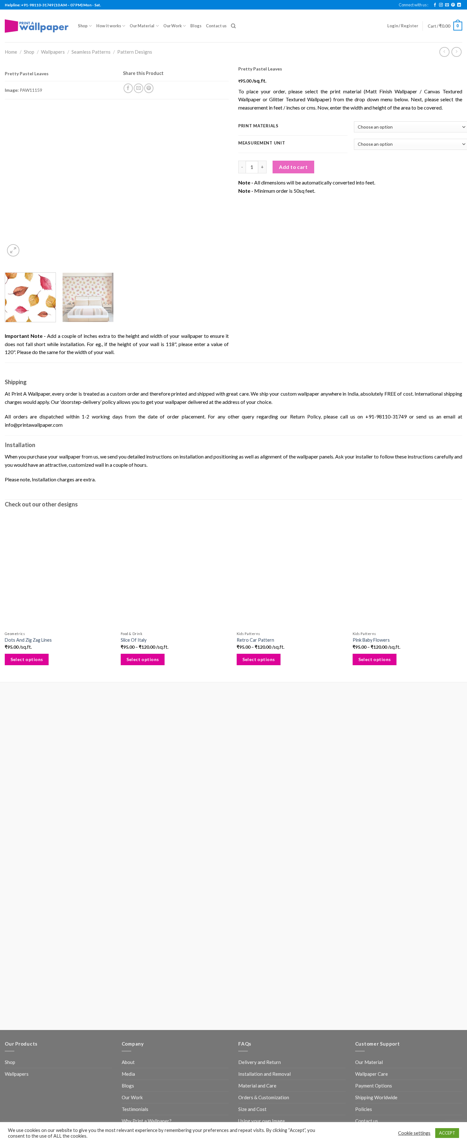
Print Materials (258, 126)
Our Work (172, 25)
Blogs (195, 25)
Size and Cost (252, 1109)
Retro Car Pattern (255, 640)
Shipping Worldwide (376, 1097)
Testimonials (135, 1109)
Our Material (142, 25)
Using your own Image (261, 1121)
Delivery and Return (259, 1062)
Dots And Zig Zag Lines (28, 640)
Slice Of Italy (133, 640)
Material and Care (257, 1085)
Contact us (216, 25)
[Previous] (17, 183)
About (128, 1062)
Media (128, 1074)
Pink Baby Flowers (371, 640)
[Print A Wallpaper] (36, 25)
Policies (363, 1109)
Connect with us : (413, 4)
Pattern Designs (134, 52)
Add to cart (293, 167)
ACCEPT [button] (447, 1132)
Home (11, 52)
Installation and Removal (264, 1074)
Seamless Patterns (91, 52)
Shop (83, 25)
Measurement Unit (261, 143)
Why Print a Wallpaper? (147, 1121)
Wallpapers (53, 52)
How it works (108, 25)
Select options (26, 659)
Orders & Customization (263, 1097)
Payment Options (373, 1085)
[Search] (233, 26)
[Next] (216, 183)
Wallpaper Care (371, 1074)
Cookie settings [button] (414, 1133)
